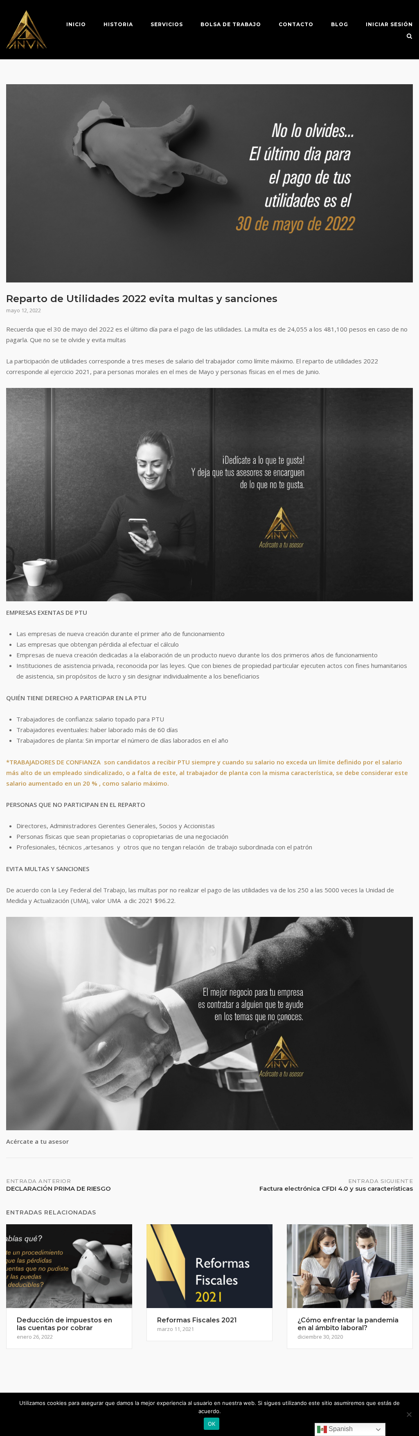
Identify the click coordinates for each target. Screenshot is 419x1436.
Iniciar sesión (389, 24)
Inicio (76, 24)
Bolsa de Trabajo (230, 24)
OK (212, 1423)
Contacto (296, 24)
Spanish (340, 1428)
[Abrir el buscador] (409, 36)
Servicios (167, 24)
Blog (339, 24)
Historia (118, 24)
